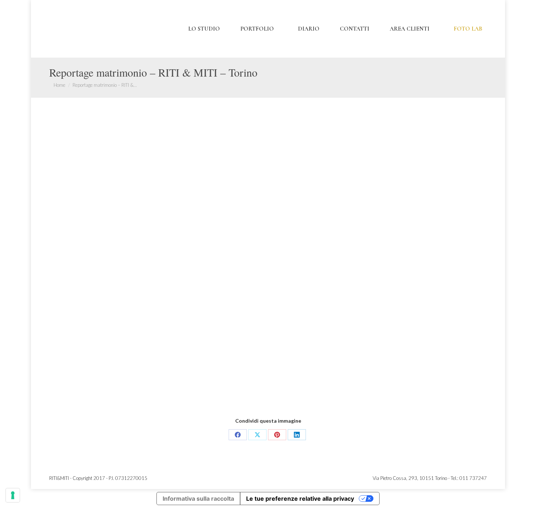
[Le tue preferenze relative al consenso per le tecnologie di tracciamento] (13, 495)
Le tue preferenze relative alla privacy (300, 498)
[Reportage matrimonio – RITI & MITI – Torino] (268, 268)
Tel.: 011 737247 (469, 478)
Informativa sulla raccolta (198, 498)
